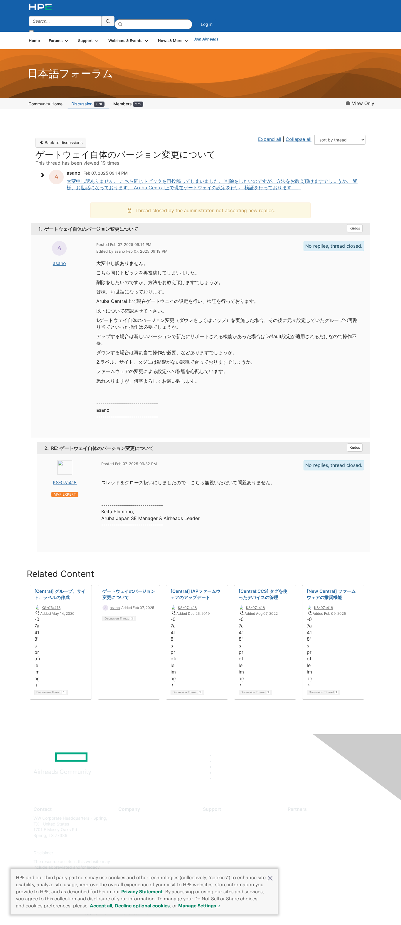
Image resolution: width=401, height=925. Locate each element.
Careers (125, 826)
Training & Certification (224, 835)
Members (127, 103)
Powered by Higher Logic (285, 913)
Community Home (45, 103)
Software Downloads (222, 844)
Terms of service (134, 861)
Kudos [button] (355, 228)
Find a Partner (301, 818)
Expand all (269, 139)
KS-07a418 (65, 482)
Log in (207, 24)
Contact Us (129, 835)
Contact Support (219, 826)
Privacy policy (131, 852)
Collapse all (298, 139)
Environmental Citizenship (143, 844)
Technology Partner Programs (316, 844)
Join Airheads (206, 39)
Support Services (219, 818)
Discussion (86, 103)
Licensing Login (218, 852)
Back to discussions (62, 142)
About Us (127, 818)
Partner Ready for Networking (316, 835)
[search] (108, 21)
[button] (270, 878)
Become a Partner (305, 826)
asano (59, 263)
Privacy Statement (142, 891)
